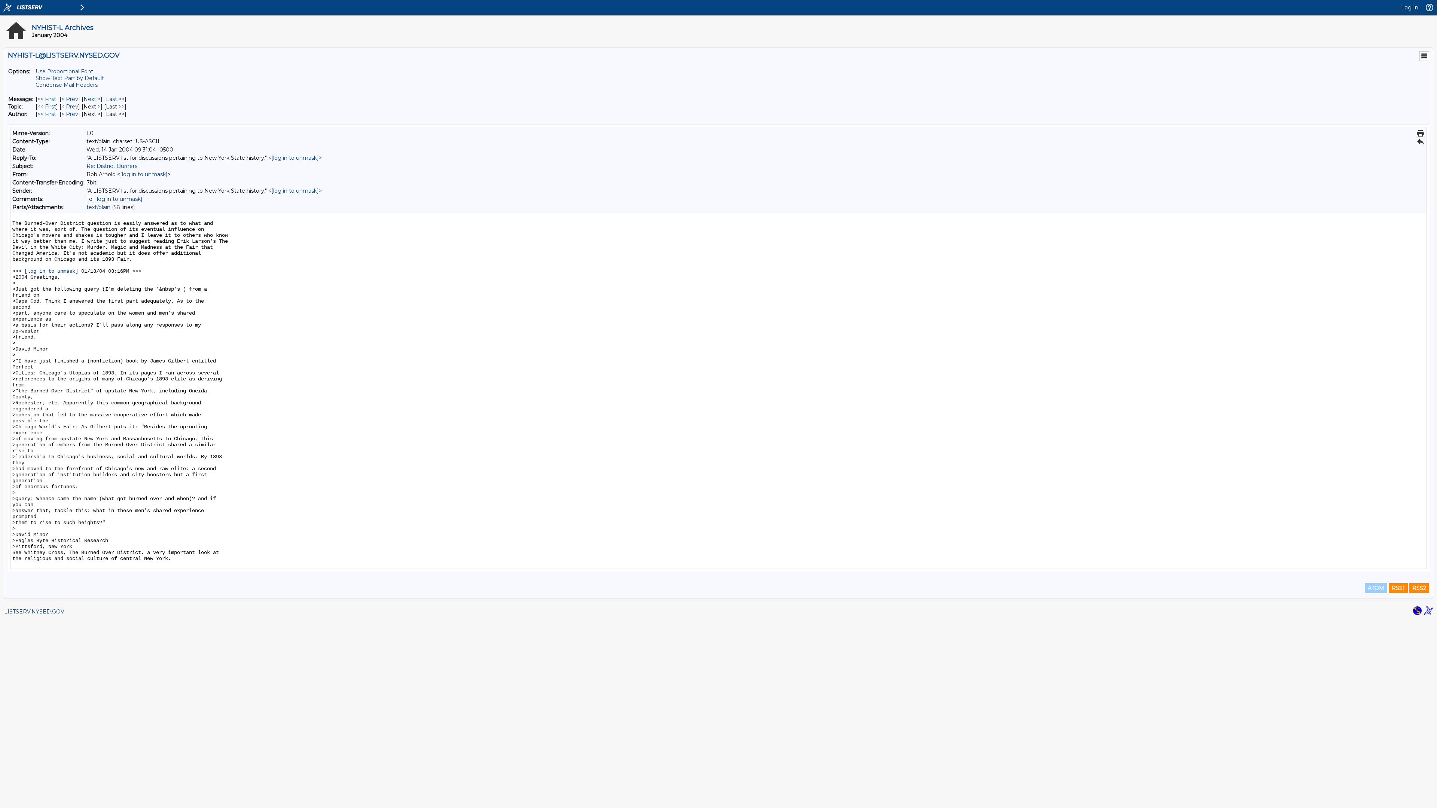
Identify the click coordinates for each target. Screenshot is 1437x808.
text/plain (98, 207)
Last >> (115, 99)
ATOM (1376, 588)
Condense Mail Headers (67, 85)
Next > (92, 99)
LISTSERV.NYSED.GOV (34, 611)
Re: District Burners (111, 166)
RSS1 (1398, 588)
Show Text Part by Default (70, 78)
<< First (46, 99)
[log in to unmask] (295, 157)
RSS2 (1419, 588)
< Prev (69, 99)
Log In (1409, 7)
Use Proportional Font (64, 71)
